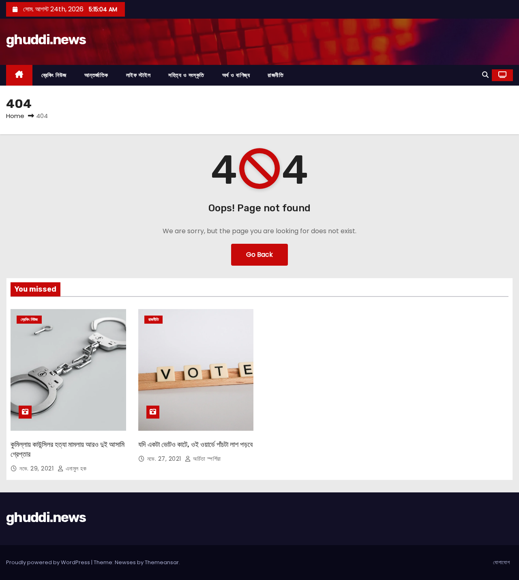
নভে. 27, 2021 (165, 459)
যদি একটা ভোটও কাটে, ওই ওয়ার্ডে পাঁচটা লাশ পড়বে (195, 444)
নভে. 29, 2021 (37, 468)
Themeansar (162, 562)
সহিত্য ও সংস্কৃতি (186, 75)
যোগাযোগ (501, 562)
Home (15, 116)
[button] (485, 74)
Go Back (259, 254)
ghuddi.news (46, 39)
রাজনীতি (275, 75)
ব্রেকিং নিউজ (53, 75)
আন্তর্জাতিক (96, 75)
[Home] (19, 75)
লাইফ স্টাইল (138, 75)
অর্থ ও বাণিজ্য (236, 75)
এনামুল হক (75, 468)
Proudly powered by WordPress (48, 562)
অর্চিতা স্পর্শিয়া (206, 459)
